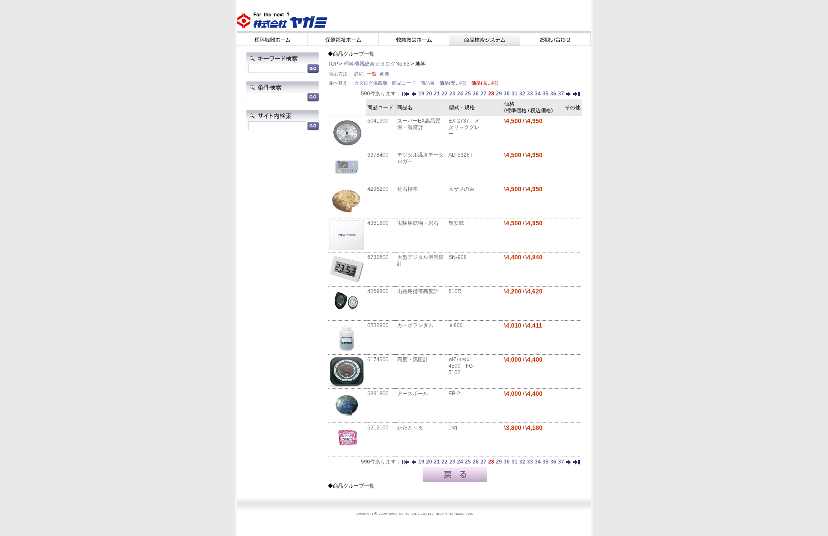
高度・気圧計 (412, 359)
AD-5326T (460, 155)
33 (530, 94)
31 (514, 94)
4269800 (378, 291)
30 (507, 94)
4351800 (378, 223)
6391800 (378, 394)
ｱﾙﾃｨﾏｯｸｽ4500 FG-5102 (461, 365)
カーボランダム (415, 325)
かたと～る (410, 428)
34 (538, 94)
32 (522, 94)
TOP (333, 64)
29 (499, 94)
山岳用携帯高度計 (418, 291)
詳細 (359, 73)
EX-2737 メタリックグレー (464, 127)
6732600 (378, 257)
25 (468, 94)
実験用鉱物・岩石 (418, 223)
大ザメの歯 (461, 189)
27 (483, 94)
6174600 (378, 359)
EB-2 (454, 394)
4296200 (378, 189)
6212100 (378, 428)
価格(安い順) (453, 82)
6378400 (378, 155)
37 (561, 94)
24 (460, 94)
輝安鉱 (456, 223)
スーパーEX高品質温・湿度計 (418, 124)
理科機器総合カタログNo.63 (377, 64)
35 (546, 94)
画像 (384, 73)
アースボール (412, 394)
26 (476, 94)
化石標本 (407, 189)
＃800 (455, 325)
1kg (452, 428)
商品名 (428, 82)
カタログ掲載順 (371, 82)
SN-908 (457, 257)
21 (437, 94)
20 (429, 94)
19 (421, 94)
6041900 (378, 121)
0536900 (378, 325)
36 (553, 94)
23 (452, 94)
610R (454, 291)
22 (445, 94)
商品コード (404, 82)
